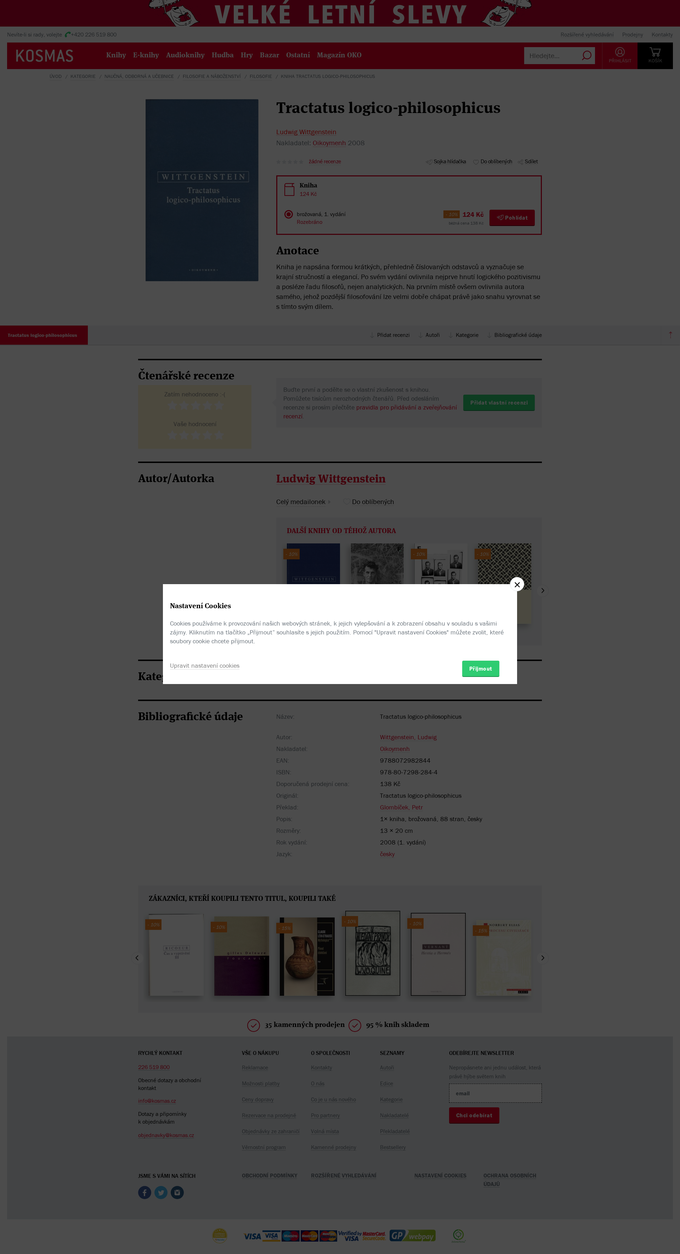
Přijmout (480, 668)
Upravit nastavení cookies (204, 665)
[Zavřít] (517, 584)
